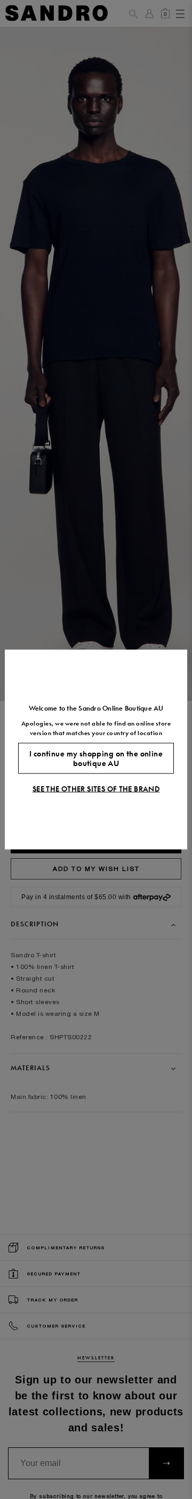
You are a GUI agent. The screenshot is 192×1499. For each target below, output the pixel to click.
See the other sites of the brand (96, 789)
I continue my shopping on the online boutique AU (96, 758)
